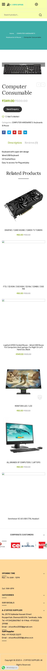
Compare (27, 118)
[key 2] (23, 69)
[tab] (15, 142)
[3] (39, 545)
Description (15, 142)
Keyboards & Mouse (13, 37)
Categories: (7, 122)
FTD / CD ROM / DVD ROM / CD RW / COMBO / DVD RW (23, 288)
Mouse (38, 85)
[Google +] (20, 132)
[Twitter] (9, 132)
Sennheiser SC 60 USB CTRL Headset (23, 519)
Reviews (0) (31, 142)
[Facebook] (4, 132)
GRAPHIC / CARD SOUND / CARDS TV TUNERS (23, 230)
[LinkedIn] (25, 132)
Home (12, 33)
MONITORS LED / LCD (23, 406)
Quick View (12, 225)
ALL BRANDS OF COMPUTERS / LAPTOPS (23, 463)
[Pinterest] (14, 132)
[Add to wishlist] (8, 225)
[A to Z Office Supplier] (15, 4)
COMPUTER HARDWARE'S (26, 33)
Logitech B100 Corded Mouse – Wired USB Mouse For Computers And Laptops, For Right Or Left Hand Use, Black (23, 347)
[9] (25, 545)
